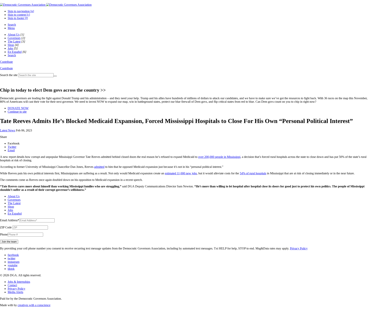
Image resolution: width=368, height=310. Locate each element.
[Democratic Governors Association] (46, 4)
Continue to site (17, 111)
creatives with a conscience (34, 305)
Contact (12, 285)
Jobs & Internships (19, 281)
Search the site (8, 75)
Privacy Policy (299, 248)
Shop (11, 45)
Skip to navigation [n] (21, 11)
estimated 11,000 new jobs (181, 173)
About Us (14, 34)
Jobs (10, 48)
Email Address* (9, 220)
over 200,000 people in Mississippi (219, 156)
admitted (99, 166)
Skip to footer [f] (18, 18)
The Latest (14, 41)
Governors (14, 38)
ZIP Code (6, 227)
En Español (15, 51)
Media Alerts (15, 292)
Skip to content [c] (19, 14)
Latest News (7, 130)
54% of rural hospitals (253, 173)
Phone (4, 234)
